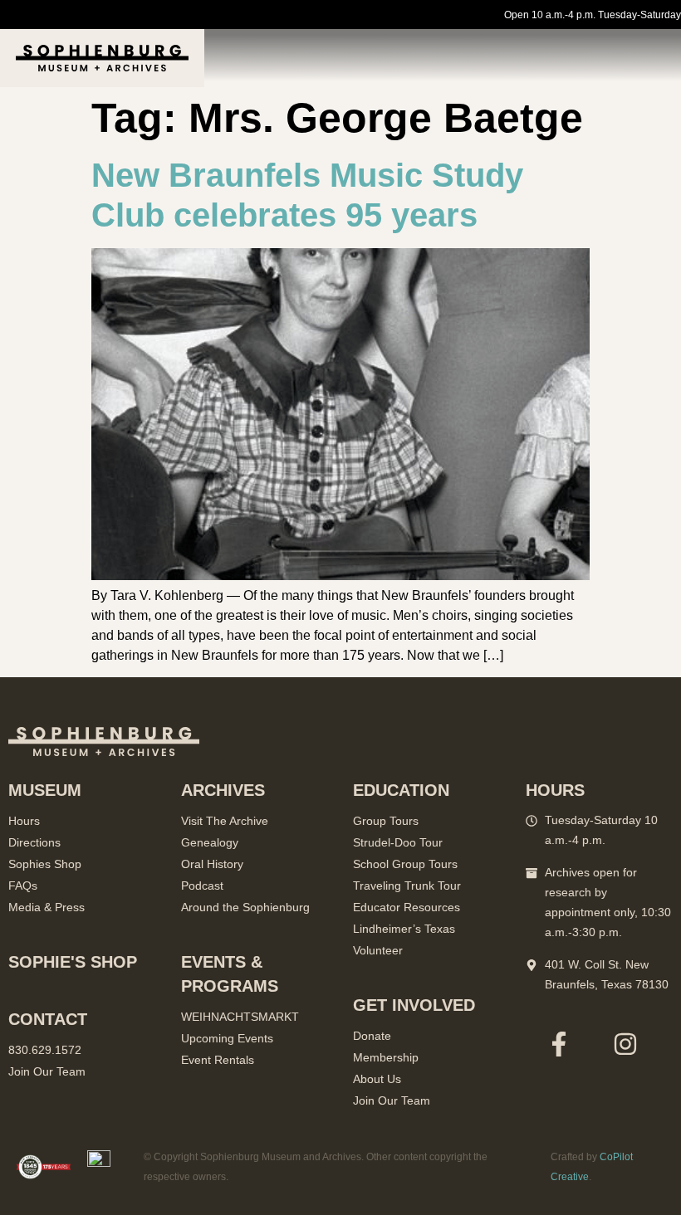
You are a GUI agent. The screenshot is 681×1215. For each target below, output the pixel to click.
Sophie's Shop (72, 962)
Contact (47, 1019)
